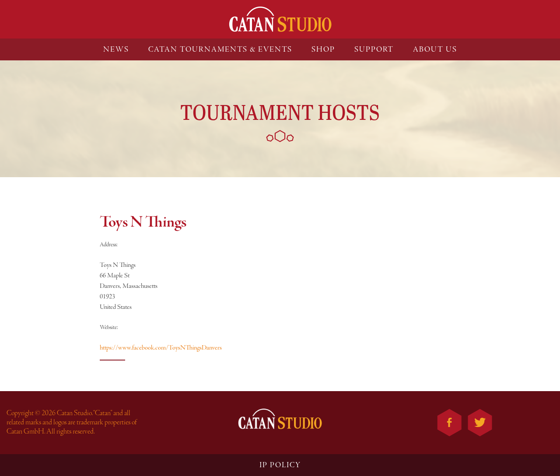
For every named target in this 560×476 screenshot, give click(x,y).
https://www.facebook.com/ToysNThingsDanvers (161, 347)
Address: (109, 244)
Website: (109, 327)
